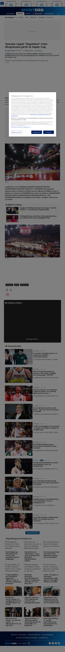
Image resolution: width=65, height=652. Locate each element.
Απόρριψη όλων (37, 132)
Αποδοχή (48, 132)
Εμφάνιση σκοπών (16, 132)
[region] (32, 114)
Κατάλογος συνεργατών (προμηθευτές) (21, 127)
